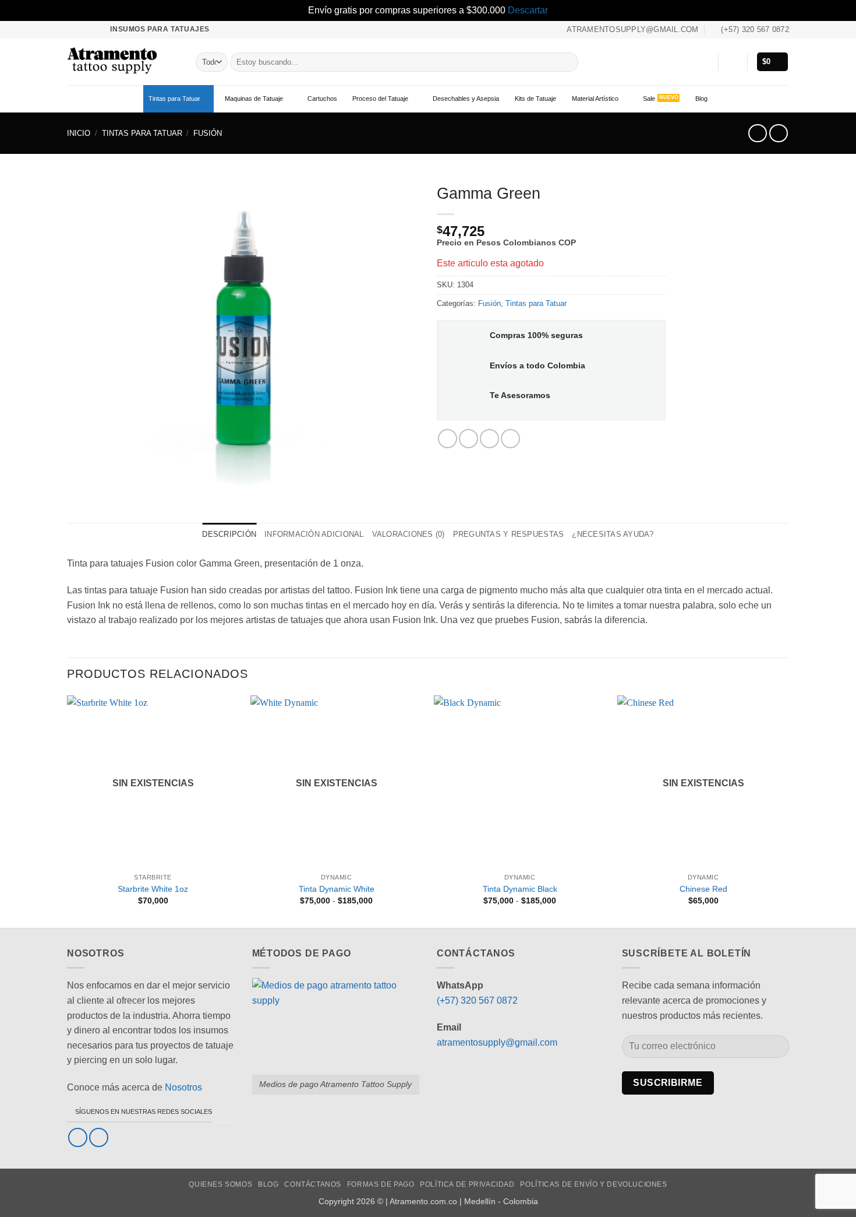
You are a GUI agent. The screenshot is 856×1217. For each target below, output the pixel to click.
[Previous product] (778, 133)
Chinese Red (703, 889)
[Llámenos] (94, 29)
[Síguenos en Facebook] (72, 29)
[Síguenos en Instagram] (83, 29)
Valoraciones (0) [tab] (408, 534)
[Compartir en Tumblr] (510, 438)
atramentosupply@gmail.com (497, 1042)
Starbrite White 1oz (153, 889)
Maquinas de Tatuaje (254, 98)
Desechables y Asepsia (466, 98)
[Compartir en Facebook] (447, 438)
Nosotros (183, 1087)
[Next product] (757, 133)
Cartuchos (322, 98)
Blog (701, 98)
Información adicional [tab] (313, 534)
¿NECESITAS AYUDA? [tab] (612, 534)
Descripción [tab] (229, 534)
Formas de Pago (381, 1184)
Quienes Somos (220, 1184)
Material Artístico (595, 98)
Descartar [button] (528, 10)
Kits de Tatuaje (535, 98)
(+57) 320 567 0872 (477, 1000)
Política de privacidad (467, 1184)
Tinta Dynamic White (336, 889)
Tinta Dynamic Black (520, 889)
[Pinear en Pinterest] (489, 438)
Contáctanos (312, 1184)
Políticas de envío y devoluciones (593, 1184)
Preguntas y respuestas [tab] (508, 534)
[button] (732, 62)
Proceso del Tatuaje (380, 98)
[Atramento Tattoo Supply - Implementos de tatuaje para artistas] (122, 61)
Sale (649, 98)
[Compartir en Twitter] (468, 438)
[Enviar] (566, 62)
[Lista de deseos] (704, 62)
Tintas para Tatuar (174, 98)
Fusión (207, 133)
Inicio (78, 133)
